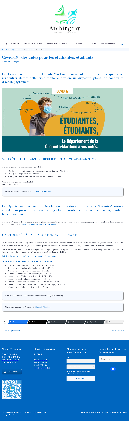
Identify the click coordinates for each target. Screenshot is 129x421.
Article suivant (119, 330)
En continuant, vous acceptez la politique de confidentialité (79, 372)
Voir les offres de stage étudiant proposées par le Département (29, 256)
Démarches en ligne (108, 44)
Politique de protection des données (14, 415)
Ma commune (14, 44)
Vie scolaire (91, 44)
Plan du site (28, 412)
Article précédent (11, 330)
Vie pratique (77, 44)
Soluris (124, 412)
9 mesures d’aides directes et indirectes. (38, 224)
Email (68, 357)
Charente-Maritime (42, 191)
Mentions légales (40, 412)
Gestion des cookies (36, 415)
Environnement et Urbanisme (57, 44)
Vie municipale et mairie (33, 44)
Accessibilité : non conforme (12, 412)
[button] (122, 44)
